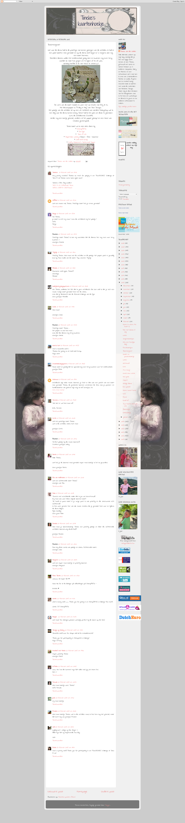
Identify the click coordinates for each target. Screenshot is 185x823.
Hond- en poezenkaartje (128, 355)
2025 (123, 247)
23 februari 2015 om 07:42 (65, 698)
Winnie (54, 598)
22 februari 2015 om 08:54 (68, 560)
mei (124, 311)
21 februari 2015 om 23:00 (68, 544)
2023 (123, 254)
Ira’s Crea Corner (58, 390)
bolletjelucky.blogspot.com (60, 286)
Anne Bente (56, 575)
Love (124, 366)
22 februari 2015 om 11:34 (74, 630)
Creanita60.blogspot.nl (59, 364)
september (127, 296)
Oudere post (107, 791)
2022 (123, 257)
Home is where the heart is (129, 325)
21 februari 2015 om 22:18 (65, 493)
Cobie (54, 307)
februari (126, 321)
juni (124, 307)
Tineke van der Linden (128, 51)
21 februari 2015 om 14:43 (68, 172)
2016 (123, 279)
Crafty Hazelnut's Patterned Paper (81, 142)
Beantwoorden (57, 193)
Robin (54, 747)
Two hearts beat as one (130, 405)
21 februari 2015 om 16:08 (66, 268)
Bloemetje (126, 409)
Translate (125, 199)
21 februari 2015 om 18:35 (76, 364)
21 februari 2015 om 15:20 (67, 200)
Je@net (54, 200)
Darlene (55, 172)
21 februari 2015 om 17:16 (65, 307)
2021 (123, 261)
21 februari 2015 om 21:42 (68, 439)
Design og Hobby (58, 630)
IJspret (125, 380)
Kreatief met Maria (58, 650)
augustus (126, 300)
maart (125, 318)
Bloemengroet (127, 351)
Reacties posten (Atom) (66, 797)
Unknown (55, 379)
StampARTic (81, 129)
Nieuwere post (55, 791)
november (127, 289)
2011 (123, 432)
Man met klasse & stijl (129, 331)
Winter (125, 335)
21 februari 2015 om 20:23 (66, 418)
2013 (123, 425)
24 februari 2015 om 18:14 (66, 747)
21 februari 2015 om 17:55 (68, 325)
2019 (123, 268)
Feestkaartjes (127, 347)
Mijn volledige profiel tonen (127, 106)
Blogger (107, 805)
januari (126, 417)
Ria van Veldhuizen (58, 477)
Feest (125, 397)
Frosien (55, 711)
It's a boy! (126, 370)
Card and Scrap (82, 139)
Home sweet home (129, 390)
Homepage (82, 791)
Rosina (54, 523)
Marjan (55, 617)
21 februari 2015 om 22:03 (75, 477)
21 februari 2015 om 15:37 (66, 213)
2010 (123, 436)
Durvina (55, 400)
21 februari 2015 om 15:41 (68, 234)
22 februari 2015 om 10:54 (67, 617)
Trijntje (54, 252)
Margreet (55, 560)
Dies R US (82, 134)
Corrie (54, 418)
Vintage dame (127, 383)
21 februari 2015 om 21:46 (66, 454)
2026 (123, 243)
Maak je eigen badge (123, 212)
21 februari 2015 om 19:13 (68, 379)
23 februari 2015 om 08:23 (67, 711)
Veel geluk (126, 377)
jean (53, 698)
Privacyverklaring (124, 185)
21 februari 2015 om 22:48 (67, 523)
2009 (123, 439)
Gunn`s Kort (56, 345)
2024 (123, 250)
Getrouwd (126, 363)
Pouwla (54, 682)
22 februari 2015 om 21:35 (67, 666)
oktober (126, 293)
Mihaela (54, 268)
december (127, 286)
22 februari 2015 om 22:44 (67, 682)
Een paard (126, 387)
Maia (53, 493)
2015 (123, 282)
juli (124, 304)
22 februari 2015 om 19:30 (75, 650)
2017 (123, 275)
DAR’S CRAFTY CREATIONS (62, 188)
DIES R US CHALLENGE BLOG (62, 185)
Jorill (53, 727)
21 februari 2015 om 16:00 (66, 252)
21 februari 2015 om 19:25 (67, 400)
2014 (123, 421)
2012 (123, 428)
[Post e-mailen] (86, 161)
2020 (123, 265)
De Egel (82, 131)
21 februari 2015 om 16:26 (79, 286)
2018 (123, 272)
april (125, 314)
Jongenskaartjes (128, 339)
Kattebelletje (127, 412)
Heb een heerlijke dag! (129, 343)
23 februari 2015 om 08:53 (65, 727)
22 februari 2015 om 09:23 (70, 575)
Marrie (54, 454)
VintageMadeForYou (128, 543)
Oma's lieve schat (129, 373)
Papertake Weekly (72, 137)
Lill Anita (55, 666)
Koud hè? (126, 400)
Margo (54, 213)
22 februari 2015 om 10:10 (66, 598)
